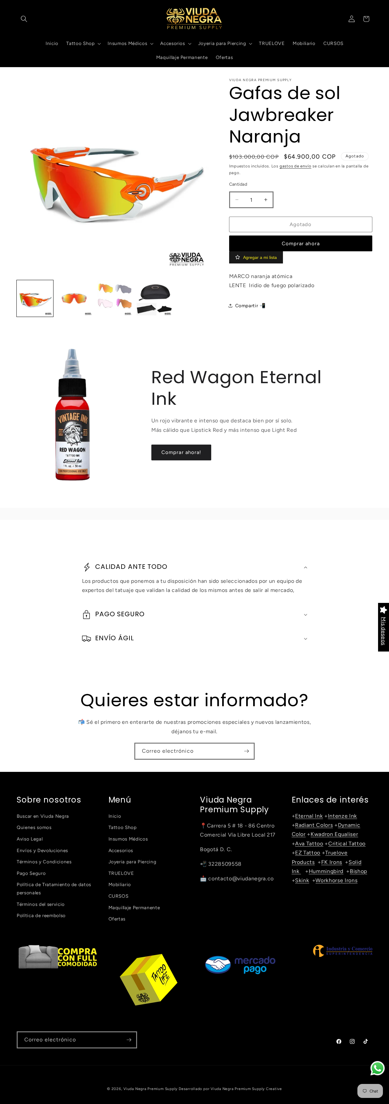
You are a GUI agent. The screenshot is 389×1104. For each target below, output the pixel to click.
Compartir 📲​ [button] (250, 305)
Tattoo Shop (122, 827)
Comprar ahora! (181, 452)
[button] (24, 19)
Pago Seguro (31, 873)
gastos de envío (296, 165)
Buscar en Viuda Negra (43, 816)
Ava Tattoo (309, 843)
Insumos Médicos (128, 839)
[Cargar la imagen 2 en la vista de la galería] (75, 298)
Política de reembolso (41, 915)
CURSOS (118, 896)
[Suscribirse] (246, 751)
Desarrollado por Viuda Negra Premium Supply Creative (230, 1089)
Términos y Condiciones (44, 862)
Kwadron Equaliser (334, 834)
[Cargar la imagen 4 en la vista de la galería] (154, 298)
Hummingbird (326, 871)
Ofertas (117, 919)
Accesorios (120, 850)
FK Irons (331, 861)
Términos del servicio (41, 904)
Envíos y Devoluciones (42, 850)
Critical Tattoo (347, 843)
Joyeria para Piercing (132, 862)
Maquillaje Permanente (134, 907)
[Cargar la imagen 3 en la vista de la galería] (114, 298)
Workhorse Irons (336, 880)
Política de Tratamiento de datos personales (54, 889)
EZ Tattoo (307, 852)
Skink (302, 880)
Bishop (358, 871)
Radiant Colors (314, 825)
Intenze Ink (342, 816)
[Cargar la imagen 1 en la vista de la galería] (35, 298)
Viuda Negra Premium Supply (150, 1089)
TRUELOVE (121, 873)
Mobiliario (119, 884)
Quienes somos (34, 827)
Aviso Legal (30, 839)
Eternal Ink (309, 816)
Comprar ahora (301, 243)
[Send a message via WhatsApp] (377, 1068)
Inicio (114, 816)
